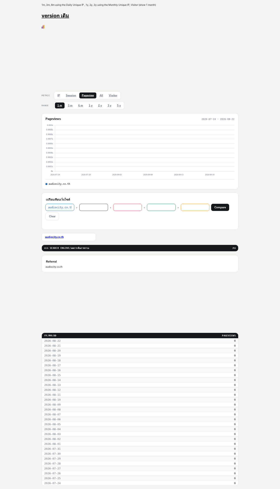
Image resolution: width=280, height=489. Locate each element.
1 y (90, 105)
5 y (119, 105)
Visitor (113, 95)
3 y (109, 105)
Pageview (88, 95)
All (101, 95)
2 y (100, 105)
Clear (52, 216)
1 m (59, 105)
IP (58, 95)
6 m (80, 105)
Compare (220, 207)
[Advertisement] (140, 59)
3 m (70, 105)
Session (71, 95)
